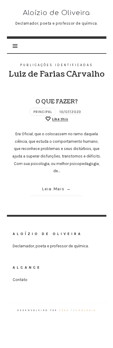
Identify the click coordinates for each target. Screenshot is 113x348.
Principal (42, 112)
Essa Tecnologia (77, 310)
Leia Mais (53, 188)
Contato (20, 279)
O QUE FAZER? (57, 101)
